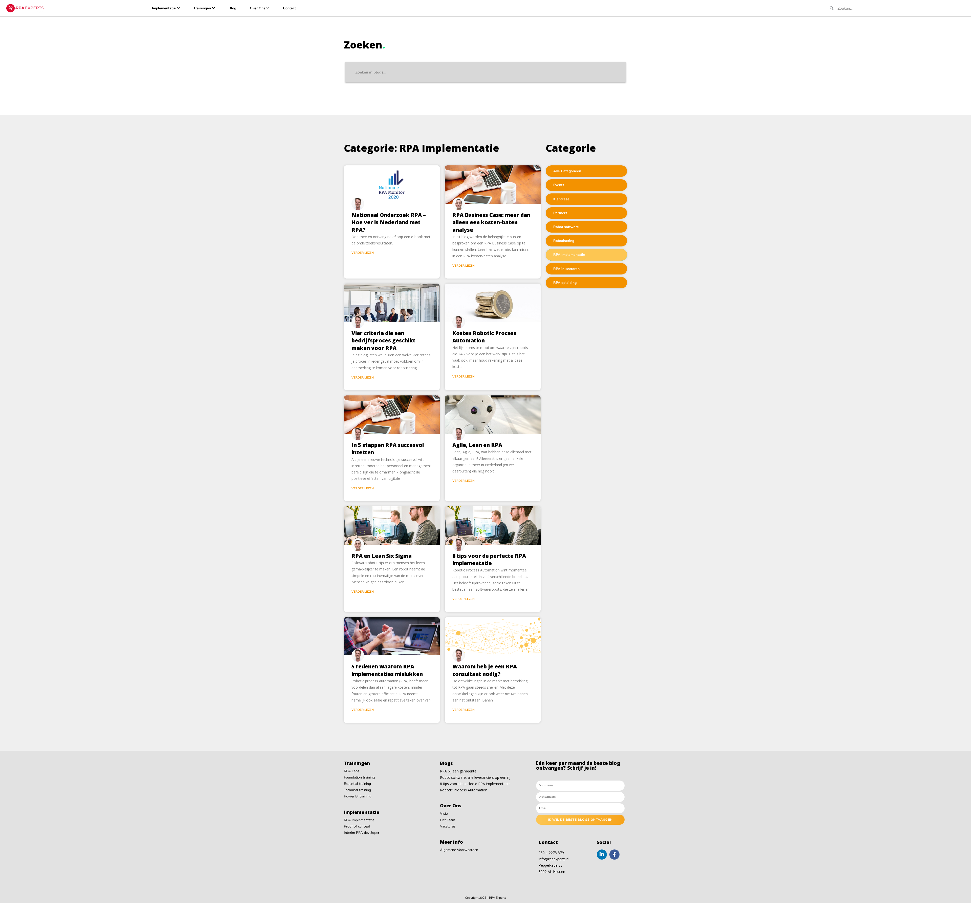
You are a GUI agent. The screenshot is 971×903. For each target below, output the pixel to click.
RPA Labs (351, 771)
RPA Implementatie (569, 254)
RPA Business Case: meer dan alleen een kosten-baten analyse (491, 222)
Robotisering (563, 240)
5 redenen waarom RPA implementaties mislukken (387, 670)
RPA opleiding (565, 282)
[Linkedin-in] (602, 854)
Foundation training (359, 777)
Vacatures (447, 826)
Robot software (566, 226)
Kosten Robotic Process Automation (484, 337)
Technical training (357, 790)
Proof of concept (357, 826)
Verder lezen (362, 253)
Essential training (357, 783)
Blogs (446, 763)
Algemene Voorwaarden (459, 849)
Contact (289, 8)
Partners (560, 213)
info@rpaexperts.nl (554, 859)
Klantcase (561, 199)
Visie (444, 813)
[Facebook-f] (614, 854)
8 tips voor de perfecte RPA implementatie (489, 559)
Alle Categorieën (567, 171)
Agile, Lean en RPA (477, 444)
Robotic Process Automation (463, 790)
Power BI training (357, 796)
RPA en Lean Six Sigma (381, 555)
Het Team (447, 820)
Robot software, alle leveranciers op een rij (475, 777)
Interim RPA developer (361, 832)
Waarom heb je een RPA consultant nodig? (484, 670)
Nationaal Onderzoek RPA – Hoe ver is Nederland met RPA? (388, 222)
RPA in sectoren (566, 268)
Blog (232, 8)
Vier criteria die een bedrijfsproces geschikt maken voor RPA (383, 341)
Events (558, 185)
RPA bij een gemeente (458, 771)
